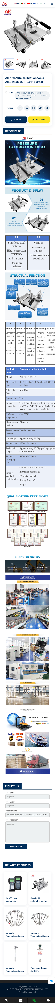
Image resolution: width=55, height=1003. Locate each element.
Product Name (11, 811)
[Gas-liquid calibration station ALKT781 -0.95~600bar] (40, 883)
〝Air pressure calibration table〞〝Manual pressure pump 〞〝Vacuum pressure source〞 (31, 95)
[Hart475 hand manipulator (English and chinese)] (15, 883)
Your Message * (11, 820)
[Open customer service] (51, 980)
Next (48, 32)
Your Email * (10, 802)
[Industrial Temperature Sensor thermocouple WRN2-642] (15, 953)
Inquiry (17, 119)
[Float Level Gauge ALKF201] (40, 953)
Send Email (40, 119)
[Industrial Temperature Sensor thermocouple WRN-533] (15, 918)
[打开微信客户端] (34, 999)
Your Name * (10, 793)
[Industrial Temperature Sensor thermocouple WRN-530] (40, 918)
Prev (6, 32)
